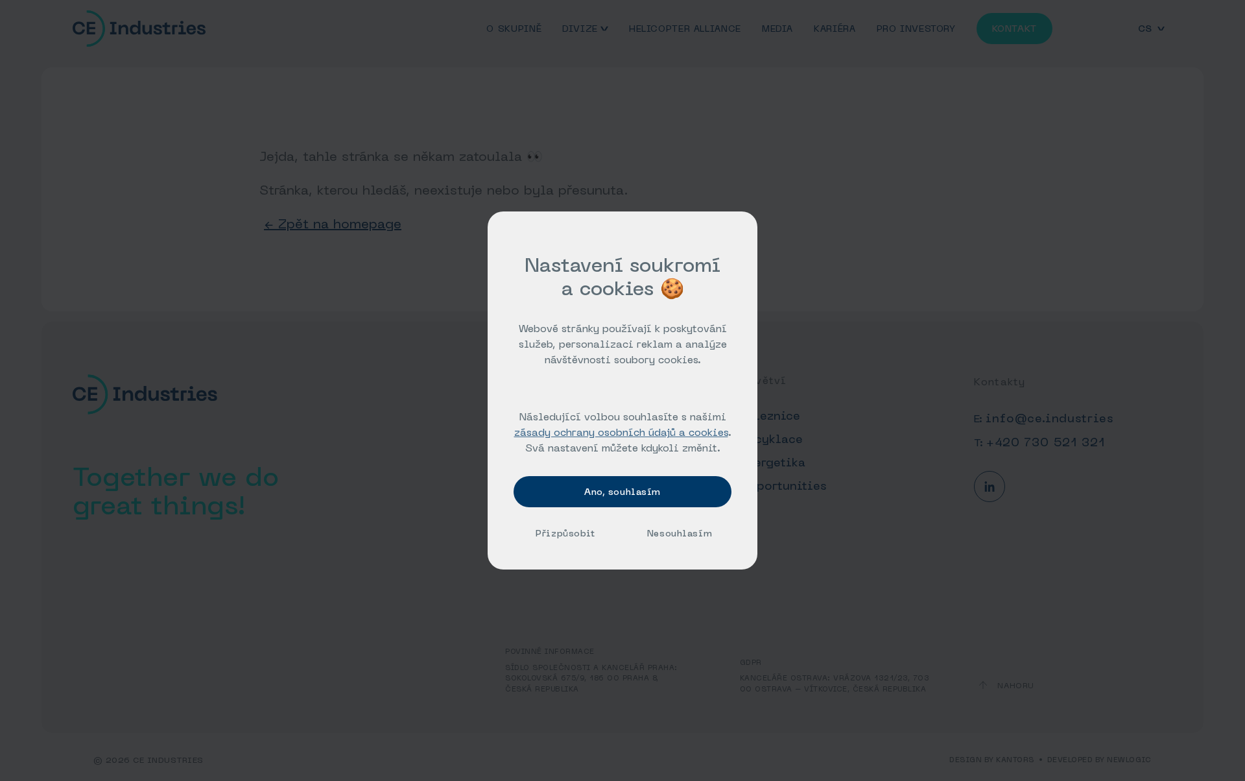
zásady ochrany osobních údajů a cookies (621, 432)
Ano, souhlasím (622, 491)
